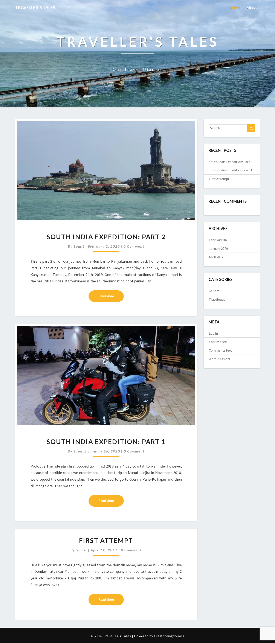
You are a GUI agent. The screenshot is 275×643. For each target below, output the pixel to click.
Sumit (79, 246)
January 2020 (218, 248)
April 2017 (216, 257)
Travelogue (217, 299)
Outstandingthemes (169, 636)
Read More (111, 296)
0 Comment (134, 246)
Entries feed (218, 342)
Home (235, 7)
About (252, 7)
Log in (213, 333)
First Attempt (106, 540)
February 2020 (219, 240)
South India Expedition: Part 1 (106, 441)
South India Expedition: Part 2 (106, 237)
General (214, 291)
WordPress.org (220, 359)
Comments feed (220, 350)
